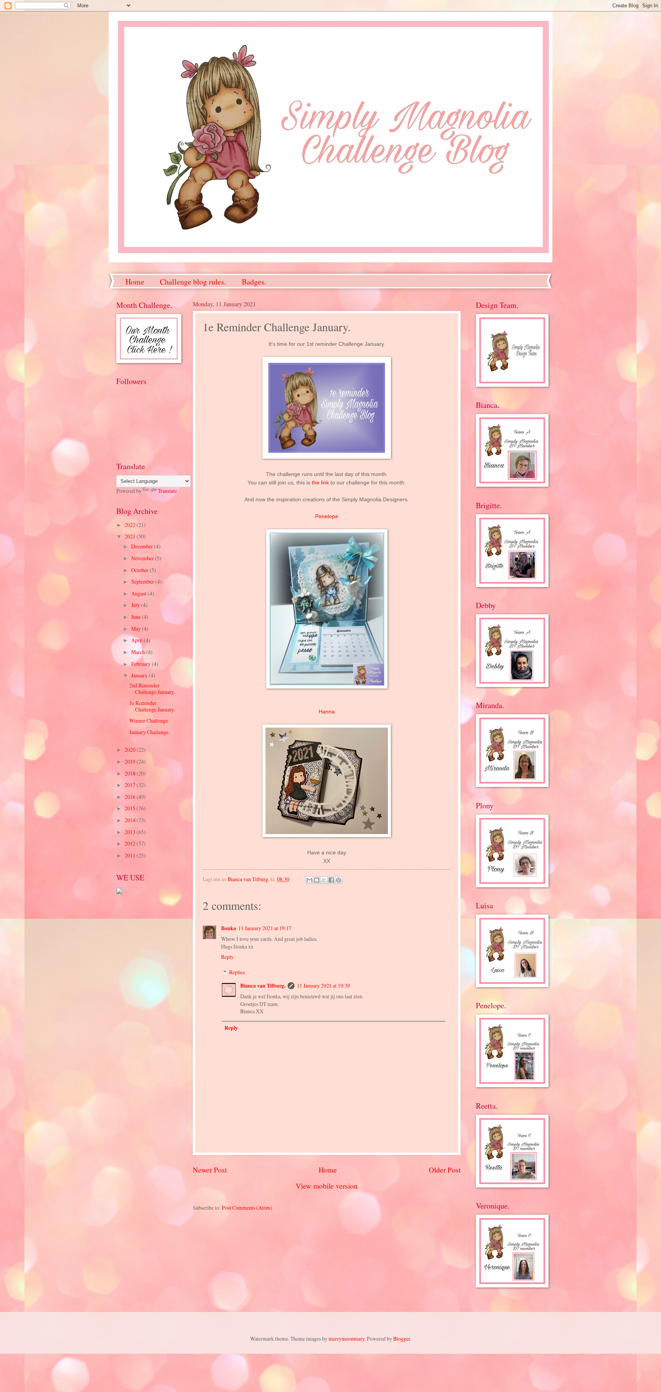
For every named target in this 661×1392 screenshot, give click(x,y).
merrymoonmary (347, 1338)
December (142, 546)
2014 (131, 820)
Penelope (326, 516)
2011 (131, 855)
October (140, 570)
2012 (131, 843)
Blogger (401, 1338)
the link (320, 482)
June (136, 616)
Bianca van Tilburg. (262, 986)
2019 (131, 761)
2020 (131, 749)
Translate (167, 490)
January (140, 675)
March (138, 652)
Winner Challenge (148, 720)
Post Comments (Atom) (247, 1207)
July (136, 604)
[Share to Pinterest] (338, 880)
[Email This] (309, 880)
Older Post (445, 1169)
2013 (131, 832)
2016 (131, 796)
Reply (227, 956)
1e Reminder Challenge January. (152, 706)
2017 (131, 784)
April (137, 640)
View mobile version (327, 1186)
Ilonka (228, 928)
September (143, 581)
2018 (131, 773)
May (136, 628)
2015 (131, 808)
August (139, 593)
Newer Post (210, 1169)
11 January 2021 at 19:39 (323, 985)
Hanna (327, 711)
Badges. (254, 281)
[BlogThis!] (317, 880)
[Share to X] (324, 880)
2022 (131, 524)
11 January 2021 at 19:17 (264, 928)
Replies (237, 972)
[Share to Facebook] (331, 880)
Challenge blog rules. (193, 281)
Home (134, 281)
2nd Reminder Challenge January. (152, 688)
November (143, 558)
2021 (131, 536)
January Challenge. (149, 732)
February (141, 663)
